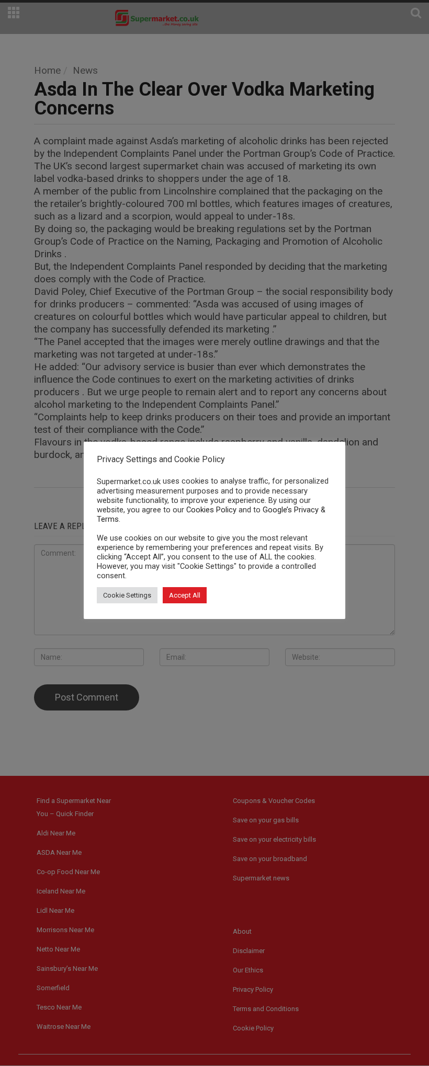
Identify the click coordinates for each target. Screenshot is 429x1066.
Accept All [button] (184, 595)
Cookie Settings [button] (127, 595)
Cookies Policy (211, 509)
